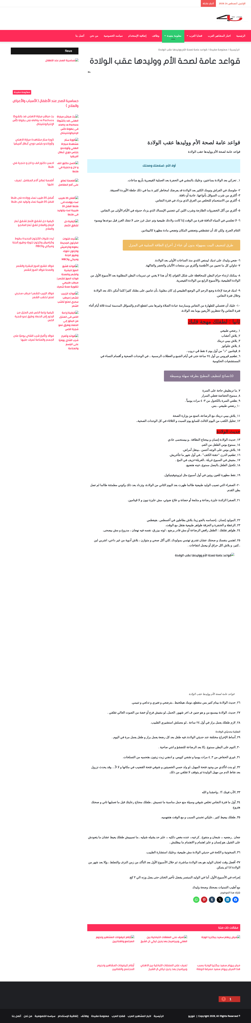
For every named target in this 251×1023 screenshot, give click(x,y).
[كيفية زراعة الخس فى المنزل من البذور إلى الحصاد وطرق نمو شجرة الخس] (67, 321)
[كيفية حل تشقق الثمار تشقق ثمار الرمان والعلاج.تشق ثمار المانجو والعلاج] (67, 226)
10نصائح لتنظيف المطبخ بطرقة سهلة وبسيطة (202, 376)
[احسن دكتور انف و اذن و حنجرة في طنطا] (67, 168)
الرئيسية (240, 35)
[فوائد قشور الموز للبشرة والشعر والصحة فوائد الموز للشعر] (67, 276)
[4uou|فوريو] (232, 18)
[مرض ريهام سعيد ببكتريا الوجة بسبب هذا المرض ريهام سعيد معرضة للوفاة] (216, 948)
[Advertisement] (163, 105)
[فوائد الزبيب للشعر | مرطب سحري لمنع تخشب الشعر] (67, 299)
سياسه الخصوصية (113, 35)
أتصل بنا (79, 35)
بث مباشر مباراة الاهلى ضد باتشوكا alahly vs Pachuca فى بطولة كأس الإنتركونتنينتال (33, 120)
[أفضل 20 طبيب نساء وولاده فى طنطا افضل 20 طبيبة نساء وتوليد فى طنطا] (67, 206)
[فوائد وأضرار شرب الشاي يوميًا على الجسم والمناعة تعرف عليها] (67, 342)
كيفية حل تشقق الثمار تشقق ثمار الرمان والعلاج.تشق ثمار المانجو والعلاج (34, 225)
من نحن (94, 35)
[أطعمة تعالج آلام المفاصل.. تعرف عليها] (67, 186)
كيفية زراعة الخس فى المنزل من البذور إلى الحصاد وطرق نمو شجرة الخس (34, 316)
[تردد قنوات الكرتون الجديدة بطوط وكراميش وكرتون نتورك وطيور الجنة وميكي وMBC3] (67, 249)
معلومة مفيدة (174, 35)
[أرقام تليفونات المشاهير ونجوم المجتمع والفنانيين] (110, 948)
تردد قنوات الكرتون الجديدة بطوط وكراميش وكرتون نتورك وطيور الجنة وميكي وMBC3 (33, 242)
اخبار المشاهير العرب (219, 35)
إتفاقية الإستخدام (137, 35)
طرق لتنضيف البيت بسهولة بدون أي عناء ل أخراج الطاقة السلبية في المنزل (181, 245)
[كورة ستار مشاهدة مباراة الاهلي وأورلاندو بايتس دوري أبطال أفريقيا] (67, 148)
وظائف (155, 35)
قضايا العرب (195, 35)
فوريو (191, 1016)
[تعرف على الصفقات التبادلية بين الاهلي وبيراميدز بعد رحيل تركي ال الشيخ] (163, 948)
